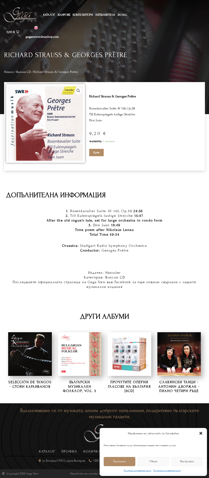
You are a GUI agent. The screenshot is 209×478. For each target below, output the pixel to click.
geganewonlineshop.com (42, 37)
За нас (122, 15)
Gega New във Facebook (109, 282)
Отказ (153, 461)
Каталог (49, 15)
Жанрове (64, 15)
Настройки (187, 461)
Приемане (119, 461)
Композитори (83, 15)
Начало (9, 72)
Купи (96, 152)
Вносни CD (23, 72)
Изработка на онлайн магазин (89, 473)
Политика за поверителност (137, 470)
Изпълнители (105, 15)
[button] (201, 433)
